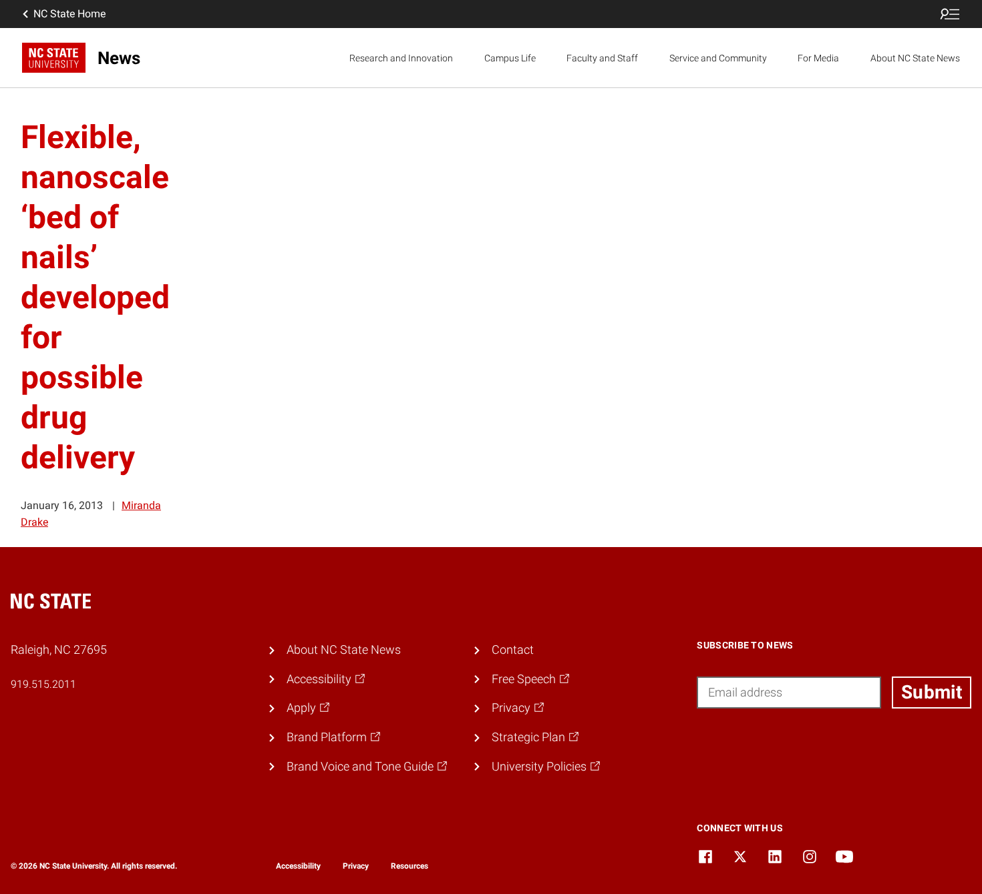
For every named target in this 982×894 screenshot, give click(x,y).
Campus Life (510, 58)
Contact (513, 649)
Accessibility (298, 866)
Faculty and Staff (602, 58)
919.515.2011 (43, 684)
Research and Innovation (401, 58)
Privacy (356, 866)
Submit (931, 692)
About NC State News (915, 58)
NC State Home (69, 13)
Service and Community (718, 58)
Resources (409, 866)
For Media (818, 58)
